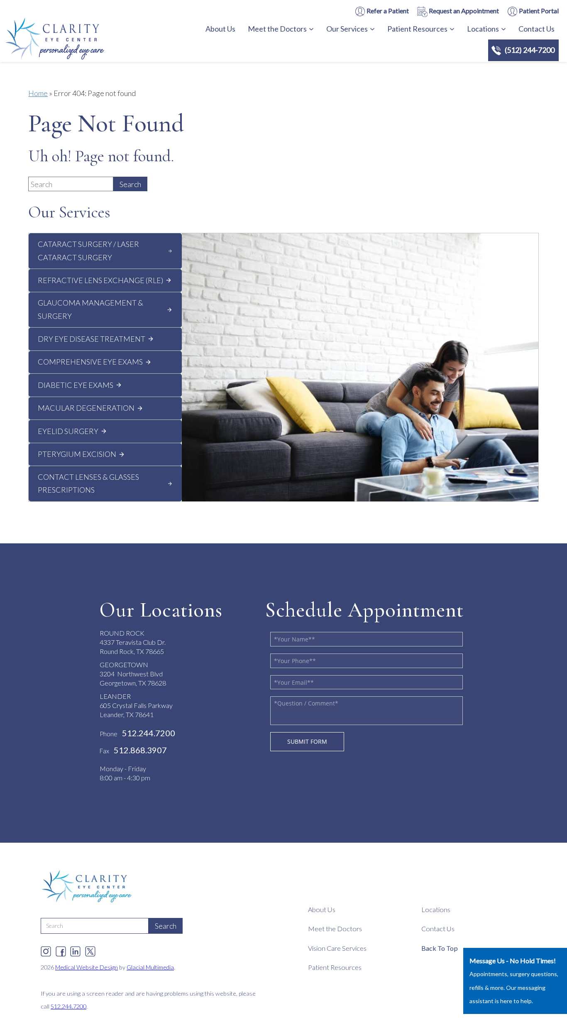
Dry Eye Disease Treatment (91, 338)
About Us (220, 28)
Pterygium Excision (77, 454)
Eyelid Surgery (68, 431)
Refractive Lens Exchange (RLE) (100, 280)
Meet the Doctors (277, 28)
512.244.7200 (68, 1006)
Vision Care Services (337, 948)
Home (38, 93)
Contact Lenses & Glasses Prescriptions (88, 483)
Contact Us (536, 28)
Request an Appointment (463, 11)
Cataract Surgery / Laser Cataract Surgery (88, 250)
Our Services (347, 28)
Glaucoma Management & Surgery (90, 309)
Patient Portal (538, 11)
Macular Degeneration (86, 407)
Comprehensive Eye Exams (90, 361)
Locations (483, 28)
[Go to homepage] (76, 39)
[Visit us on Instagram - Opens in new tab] (46, 949)
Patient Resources (417, 28)
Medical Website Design (86, 967)
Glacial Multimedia (150, 967)
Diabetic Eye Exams (75, 385)
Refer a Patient (387, 11)
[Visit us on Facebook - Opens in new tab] (61, 949)
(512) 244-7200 (530, 49)
